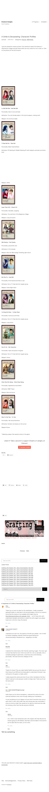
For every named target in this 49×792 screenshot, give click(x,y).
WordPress (9, 784)
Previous (22, 550)
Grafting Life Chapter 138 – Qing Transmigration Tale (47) (17, 579)
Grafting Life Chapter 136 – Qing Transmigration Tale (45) (17, 583)
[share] (32, 522)
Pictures (24, 39)
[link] (7, 522)
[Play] (39, 533)
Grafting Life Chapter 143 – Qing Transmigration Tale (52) (17, 569)
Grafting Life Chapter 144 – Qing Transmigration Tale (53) (17, 568)
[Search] (44, 589)
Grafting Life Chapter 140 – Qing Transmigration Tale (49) (17, 575)
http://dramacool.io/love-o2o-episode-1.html (18, 616)
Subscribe (43, 560)
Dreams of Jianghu (7, 22)
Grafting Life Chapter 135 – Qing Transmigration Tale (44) (17, 585)
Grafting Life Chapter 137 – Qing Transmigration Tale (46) (17, 581)
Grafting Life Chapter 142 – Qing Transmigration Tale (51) (17, 571)
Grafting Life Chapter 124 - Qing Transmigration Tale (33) (19, 522)
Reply (7, 626)
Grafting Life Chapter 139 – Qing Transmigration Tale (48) (17, 577)
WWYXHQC (30, 39)
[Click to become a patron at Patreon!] (24, 449)
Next (27, 550)
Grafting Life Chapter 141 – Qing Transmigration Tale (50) (17, 573)
